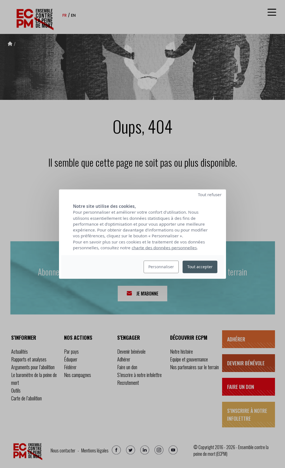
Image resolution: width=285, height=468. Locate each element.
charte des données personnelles (164, 247)
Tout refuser (210, 194)
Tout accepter (200, 266)
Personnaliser (161, 266)
